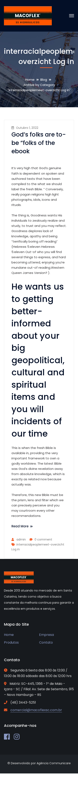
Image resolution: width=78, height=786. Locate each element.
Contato (46, 642)
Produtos (11, 642)
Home (30, 79)
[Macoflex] (28, 15)
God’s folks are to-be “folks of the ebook (38, 142)
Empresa (46, 634)
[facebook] (7, 736)
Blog (43, 79)
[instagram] (17, 736)
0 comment (43, 539)
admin (21, 539)
